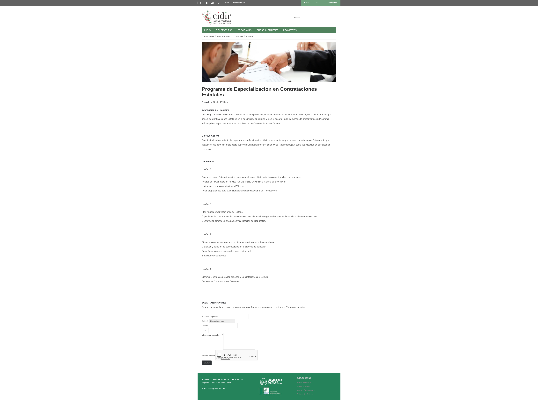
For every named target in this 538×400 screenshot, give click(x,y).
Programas (244, 30)
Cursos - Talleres (267, 30)
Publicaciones (224, 36)
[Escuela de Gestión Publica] (271, 395)
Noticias (250, 36)
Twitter (207, 3)
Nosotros (209, 36)
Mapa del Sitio (239, 3)
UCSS (306, 3)
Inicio (207, 30)
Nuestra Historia (304, 382)
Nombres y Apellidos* (211, 316)
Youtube (213, 3)
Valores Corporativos (306, 390)
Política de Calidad (305, 394)
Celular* (205, 326)
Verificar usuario (208, 355)
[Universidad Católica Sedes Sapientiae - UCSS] (271, 384)
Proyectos (290, 30)
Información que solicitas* (212, 335)
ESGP (318, 3)
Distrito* (205, 321)
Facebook (201, 3)
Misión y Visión (303, 386)
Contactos (333, 3)
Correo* (205, 330)
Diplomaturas (224, 30)
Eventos (239, 36)
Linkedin (219, 3)
